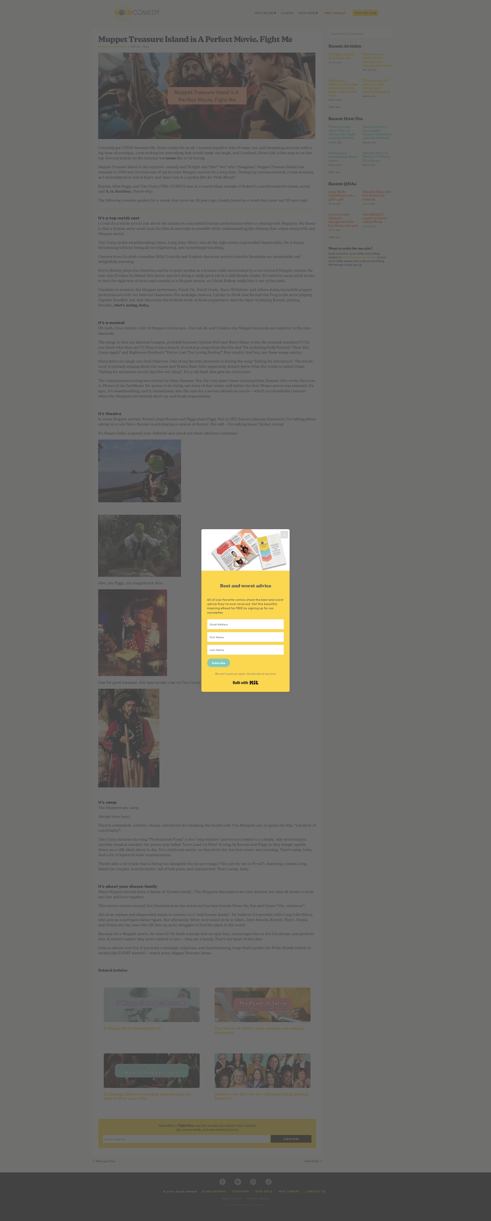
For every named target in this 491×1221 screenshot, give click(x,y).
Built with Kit (245, 682)
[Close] (284, 534)
